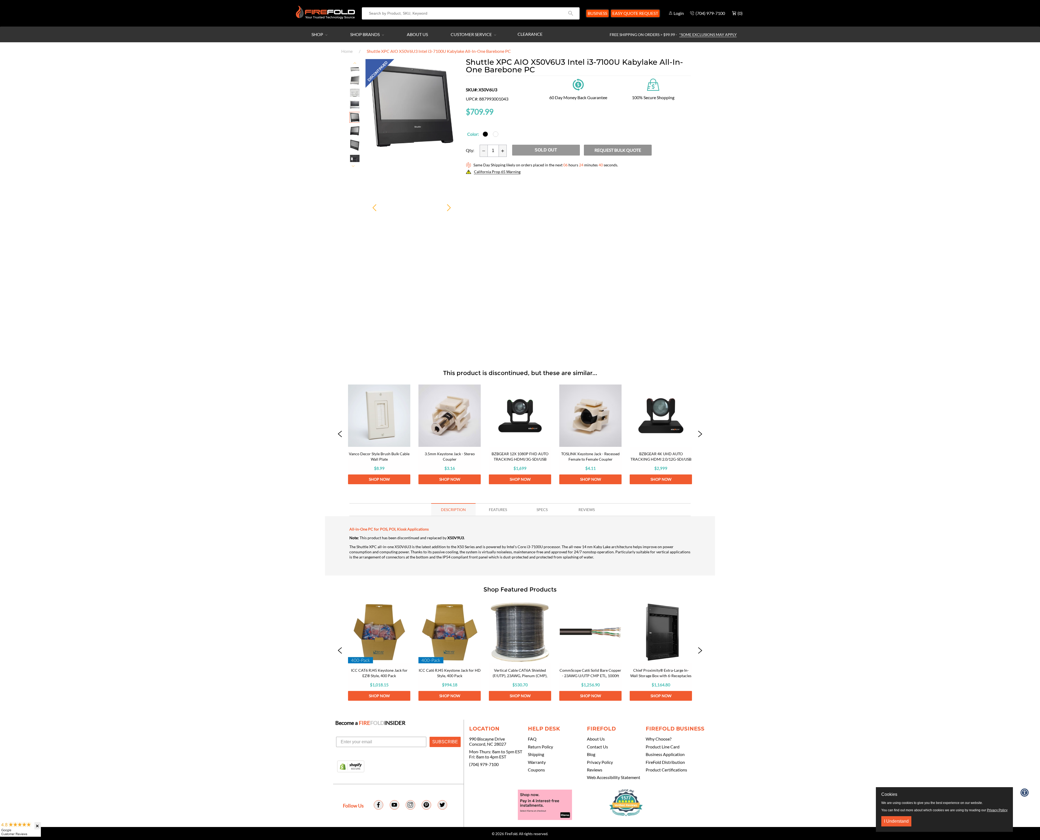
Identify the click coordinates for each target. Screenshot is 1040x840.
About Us (417, 34)
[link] (379, 434)
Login (679, 13)
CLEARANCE (530, 34)
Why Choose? (658, 738)
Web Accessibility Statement (613, 777)
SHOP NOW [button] (379, 479)
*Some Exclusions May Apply (708, 34)
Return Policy (540, 746)
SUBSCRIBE (445, 741)
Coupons (536, 769)
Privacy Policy (600, 762)
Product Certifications (666, 769)
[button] (340, 434)
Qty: (470, 150)
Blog (591, 754)
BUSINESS (597, 13)
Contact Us (597, 746)
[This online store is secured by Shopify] (350, 767)
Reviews (594, 769)
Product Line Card (663, 746)
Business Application (665, 754)
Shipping (536, 754)
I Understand (896, 821)
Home (347, 51)
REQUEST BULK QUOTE (617, 150)
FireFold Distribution (665, 762)
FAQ (532, 738)
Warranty (537, 762)
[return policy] (578, 84)
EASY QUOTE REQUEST (635, 13)
